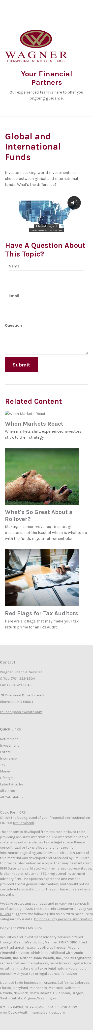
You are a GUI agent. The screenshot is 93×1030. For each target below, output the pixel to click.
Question (13, 325)
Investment (9, 745)
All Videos (7, 791)
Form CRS (18, 812)
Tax (2, 765)
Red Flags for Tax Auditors (41, 613)
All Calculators (12, 797)
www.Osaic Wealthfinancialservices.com (32, 1012)
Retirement (9, 739)
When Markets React (34, 423)
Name (14, 266)
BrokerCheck (23, 823)
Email (14, 295)
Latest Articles (12, 784)
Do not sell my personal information (63, 919)
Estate (5, 752)
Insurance (8, 758)
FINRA (63, 942)
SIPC (73, 942)
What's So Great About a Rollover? (39, 515)
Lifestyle (6, 778)
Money (5, 771)
